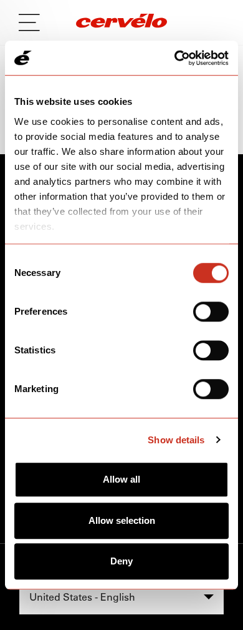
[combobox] (121, 597)
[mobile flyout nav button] (34, 22)
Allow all (121, 479)
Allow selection (121, 520)
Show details (176, 440)
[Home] (121, 22)
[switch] (211, 312)
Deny (121, 561)
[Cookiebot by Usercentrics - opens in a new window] (175, 58)
